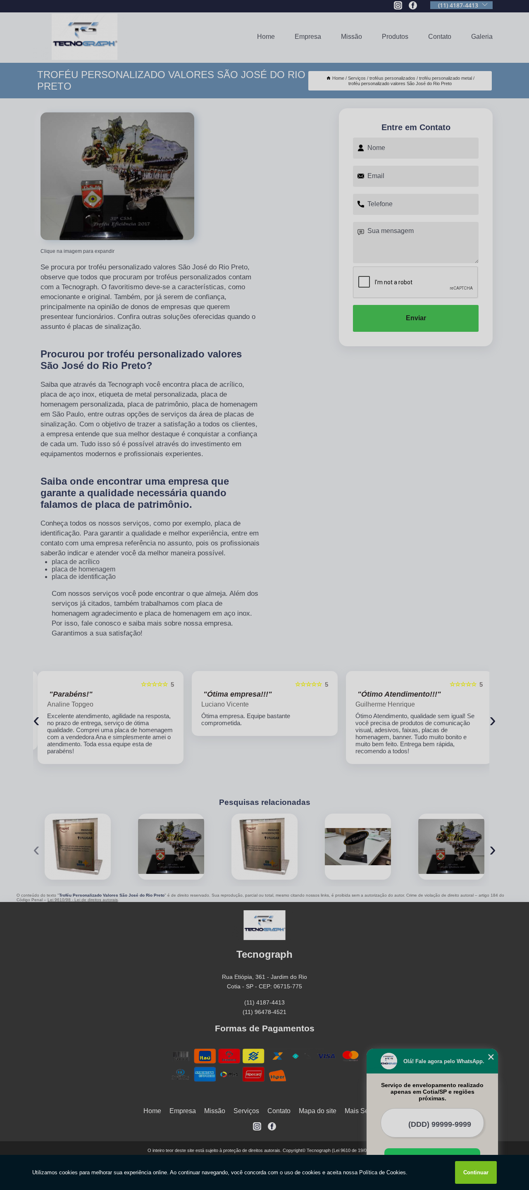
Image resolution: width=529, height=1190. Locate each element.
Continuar (475, 1172)
